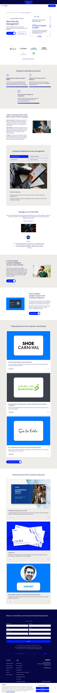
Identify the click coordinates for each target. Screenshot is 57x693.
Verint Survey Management (26, 12)
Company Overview (9, 663)
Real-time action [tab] (14, 159)
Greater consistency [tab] (34, 159)
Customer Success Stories (28, 59)
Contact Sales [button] (21, 33)
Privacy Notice (18, 667)
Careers (7, 670)
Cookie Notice (19, 670)
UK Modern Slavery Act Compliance (22, 672)
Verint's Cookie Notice (11, 691)
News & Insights (9, 665)
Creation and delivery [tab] (15, 156)
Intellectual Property (20, 674)
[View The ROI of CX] (28, 541)
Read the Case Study (28, 221)
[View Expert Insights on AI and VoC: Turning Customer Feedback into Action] (28, 583)
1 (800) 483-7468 (47, 667)
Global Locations (9, 674)
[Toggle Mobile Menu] (2, 6)
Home (7, 12)
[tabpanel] (28, 182)
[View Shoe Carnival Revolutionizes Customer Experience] (28, 351)
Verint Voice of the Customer (14, 12)
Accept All (42, 690)
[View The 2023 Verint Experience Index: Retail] (28, 499)
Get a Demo (52, 5)
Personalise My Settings (20, 681)
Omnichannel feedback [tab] (34, 156)
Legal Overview (19, 663)
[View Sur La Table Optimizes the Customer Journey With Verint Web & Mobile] (28, 436)
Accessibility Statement (20, 676)
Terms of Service (37, 648)
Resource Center (9, 667)
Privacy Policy (32, 648)
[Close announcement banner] (55, 2)
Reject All (42, 688)
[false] (55, 688)
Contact (7, 672)
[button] (11, 33)
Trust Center (18, 679)
